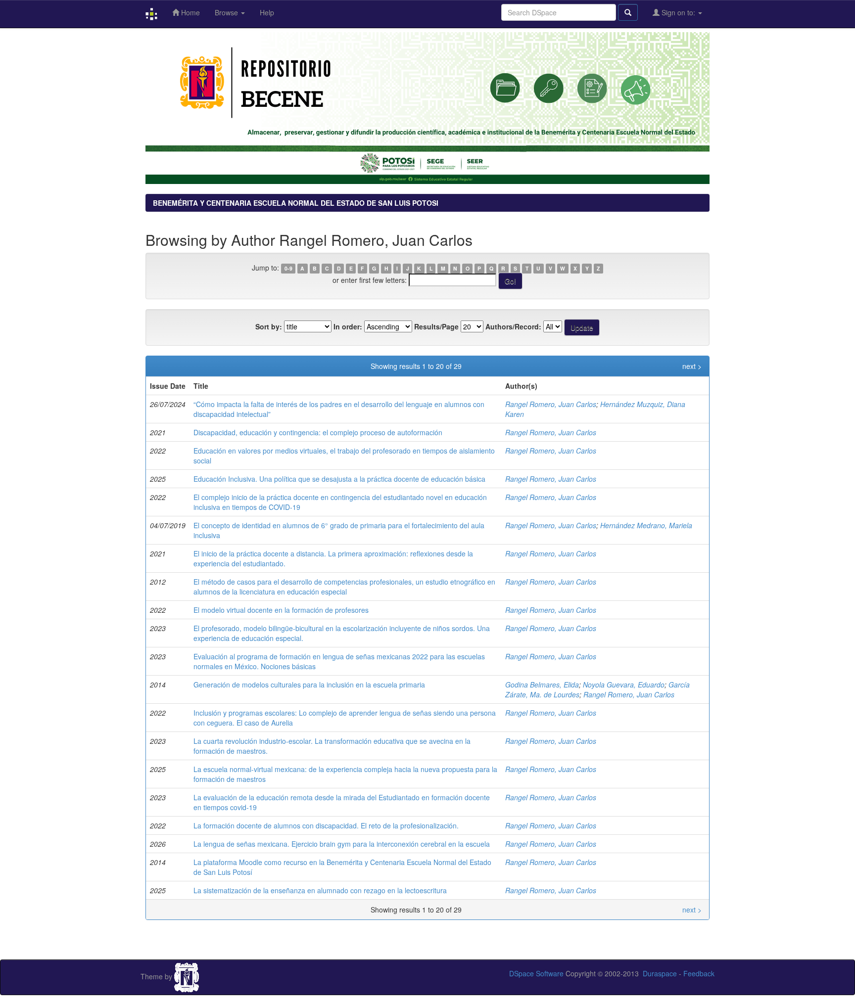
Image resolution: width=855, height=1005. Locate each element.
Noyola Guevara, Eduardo (624, 684)
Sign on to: (678, 12)
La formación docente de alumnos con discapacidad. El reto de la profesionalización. (326, 825)
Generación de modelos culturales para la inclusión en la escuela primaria (309, 684)
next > (692, 366)
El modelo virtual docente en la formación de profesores (281, 610)
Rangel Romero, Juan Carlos (550, 404)
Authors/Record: (513, 326)
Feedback (698, 973)
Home (189, 12)
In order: (347, 326)
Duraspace (660, 973)
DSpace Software (536, 973)
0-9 (288, 268)
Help (267, 12)
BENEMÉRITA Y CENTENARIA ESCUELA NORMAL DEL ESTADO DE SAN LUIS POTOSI (295, 203)
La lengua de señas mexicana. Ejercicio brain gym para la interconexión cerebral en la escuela (341, 844)
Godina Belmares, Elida (542, 684)
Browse (227, 12)
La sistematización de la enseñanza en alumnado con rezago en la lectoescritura (320, 890)
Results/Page (436, 326)
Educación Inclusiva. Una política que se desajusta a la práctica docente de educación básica (339, 479)
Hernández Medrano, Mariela (646, 525)
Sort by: (268, 326)
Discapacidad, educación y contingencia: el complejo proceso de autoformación (317, 432)
